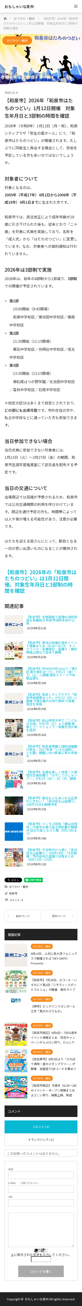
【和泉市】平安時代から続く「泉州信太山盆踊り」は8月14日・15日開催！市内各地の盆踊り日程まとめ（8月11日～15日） (51, 854)
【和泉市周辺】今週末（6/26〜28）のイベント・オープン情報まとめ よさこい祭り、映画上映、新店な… (54, 1090)
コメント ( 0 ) (41, 1127)
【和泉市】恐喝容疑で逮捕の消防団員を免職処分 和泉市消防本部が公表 (51, 620)
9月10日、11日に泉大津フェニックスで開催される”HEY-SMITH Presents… (54, 958)
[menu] (75, 6)
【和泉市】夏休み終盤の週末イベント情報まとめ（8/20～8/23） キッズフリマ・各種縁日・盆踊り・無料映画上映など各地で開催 (51, 647)
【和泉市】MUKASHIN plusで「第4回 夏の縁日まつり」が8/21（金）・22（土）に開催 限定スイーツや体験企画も (51, 673)
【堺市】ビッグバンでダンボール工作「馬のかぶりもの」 (53, 1008)
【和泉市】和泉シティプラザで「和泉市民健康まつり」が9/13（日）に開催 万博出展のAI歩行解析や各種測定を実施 (51, 699)
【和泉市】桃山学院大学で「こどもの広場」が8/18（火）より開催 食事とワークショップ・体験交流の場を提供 (51, 725)
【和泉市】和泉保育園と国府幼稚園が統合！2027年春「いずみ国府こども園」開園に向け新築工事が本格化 (51, 751)
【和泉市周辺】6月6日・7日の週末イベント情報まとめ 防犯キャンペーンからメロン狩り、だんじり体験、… (54, 1037)
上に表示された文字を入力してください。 (41, 1254)
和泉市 (13, 893)
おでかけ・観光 (17, 40)
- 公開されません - (23, 1183)
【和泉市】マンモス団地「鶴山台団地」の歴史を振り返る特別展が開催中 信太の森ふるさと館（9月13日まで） (51, 828)
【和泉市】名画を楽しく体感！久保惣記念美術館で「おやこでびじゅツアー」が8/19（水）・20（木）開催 (51, 775)
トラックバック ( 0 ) (41, 1139)
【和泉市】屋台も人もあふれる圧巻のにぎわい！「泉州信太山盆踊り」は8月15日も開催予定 (51, 801)
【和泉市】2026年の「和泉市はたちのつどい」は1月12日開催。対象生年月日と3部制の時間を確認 (41, 581)
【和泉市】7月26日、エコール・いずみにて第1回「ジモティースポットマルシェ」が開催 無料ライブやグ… (54, 984)
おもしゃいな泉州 (19, 6)
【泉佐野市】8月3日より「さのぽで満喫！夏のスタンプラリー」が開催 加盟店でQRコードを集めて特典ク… (53, 1064)
